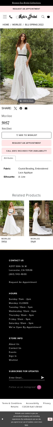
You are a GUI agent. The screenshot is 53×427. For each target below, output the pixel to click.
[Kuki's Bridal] (26, 16)
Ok (50, 419)
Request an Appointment (23, 282)
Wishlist (13, 360)
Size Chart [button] (7, 128)
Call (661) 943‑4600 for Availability (26, 151)
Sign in (13, 356)
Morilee (17, 24)
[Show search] (43, 16)
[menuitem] (5, 16)
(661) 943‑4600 (18, 274)
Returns (15, 407)
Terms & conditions (12, 403)
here (26, 425)
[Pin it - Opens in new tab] (20, 108)
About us (14, 344)
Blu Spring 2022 (34, 24)
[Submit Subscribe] (43, 377)
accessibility (32, 403)
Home (6, 24)
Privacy (47, 403)
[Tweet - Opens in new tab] (15, 108)
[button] (5, 16)
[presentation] (12, 218)
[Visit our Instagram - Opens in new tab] (39, 387)
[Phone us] (11, 16)
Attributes (8, 158)
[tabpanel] (26, 66)
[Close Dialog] (2, 419)
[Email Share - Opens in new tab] (26, 108)
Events (12, 352)
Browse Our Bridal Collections (26, 3)
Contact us (15, 348)
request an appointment (26, 143)
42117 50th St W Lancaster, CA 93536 (21, 268)
